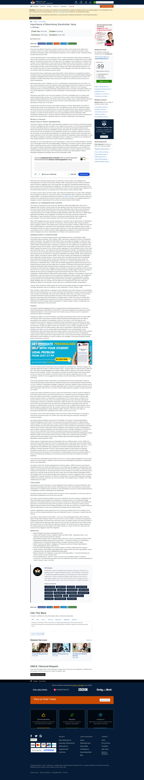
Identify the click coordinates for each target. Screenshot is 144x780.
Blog (81, 755)
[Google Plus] (41, 736)
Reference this (36, 39)
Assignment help (63, 749)
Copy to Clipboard (36, 634)
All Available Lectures (101, 116)
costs (44, 329)
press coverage (78, 685)
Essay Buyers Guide (101, 154)
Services (42, 6)
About (103, 740)
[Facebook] (31, 736)
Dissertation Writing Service (67, 743)
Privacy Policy (34, 772)
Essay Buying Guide (85, 752)
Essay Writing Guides (101, 159)
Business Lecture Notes (102, 149)
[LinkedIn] (36, 736)
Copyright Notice (57, 772)
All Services (62, 752)
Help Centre (105, 749)
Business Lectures (100, 109)
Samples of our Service (102, 94)
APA (33, 619)
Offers (71, 6)
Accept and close (34, 18)
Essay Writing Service (65, 740)
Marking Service (100, 91)
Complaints (105, 746)
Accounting (42, 21)
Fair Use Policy (106, 743)
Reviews (49, 6)
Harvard (50, 619)
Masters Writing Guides (102, 161)
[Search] (94, 2)
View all (88, 640)
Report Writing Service (101, 86)
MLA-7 (44, 619)
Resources (64, 6)
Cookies (65, 772)
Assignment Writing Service (103, 89)
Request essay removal (37, 674)
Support (81, 3)
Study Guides (84, 746)
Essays (35, 21)
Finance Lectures (100, 114)
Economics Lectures (101, 112)
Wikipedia (66, 619)
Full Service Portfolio (101, 96)
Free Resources (84, 749)
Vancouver (58, 619)
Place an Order (106, 6)
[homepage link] (31, 21)
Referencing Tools (100, 157)
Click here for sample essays (61, 12)
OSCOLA (74, 619)
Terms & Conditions (45, 772)
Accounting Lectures (101, 107)
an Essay (104, 81)
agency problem (69, 196)
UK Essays (35, 6)
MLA (38, 619)
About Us (56, 6)
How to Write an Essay (101, 152)
